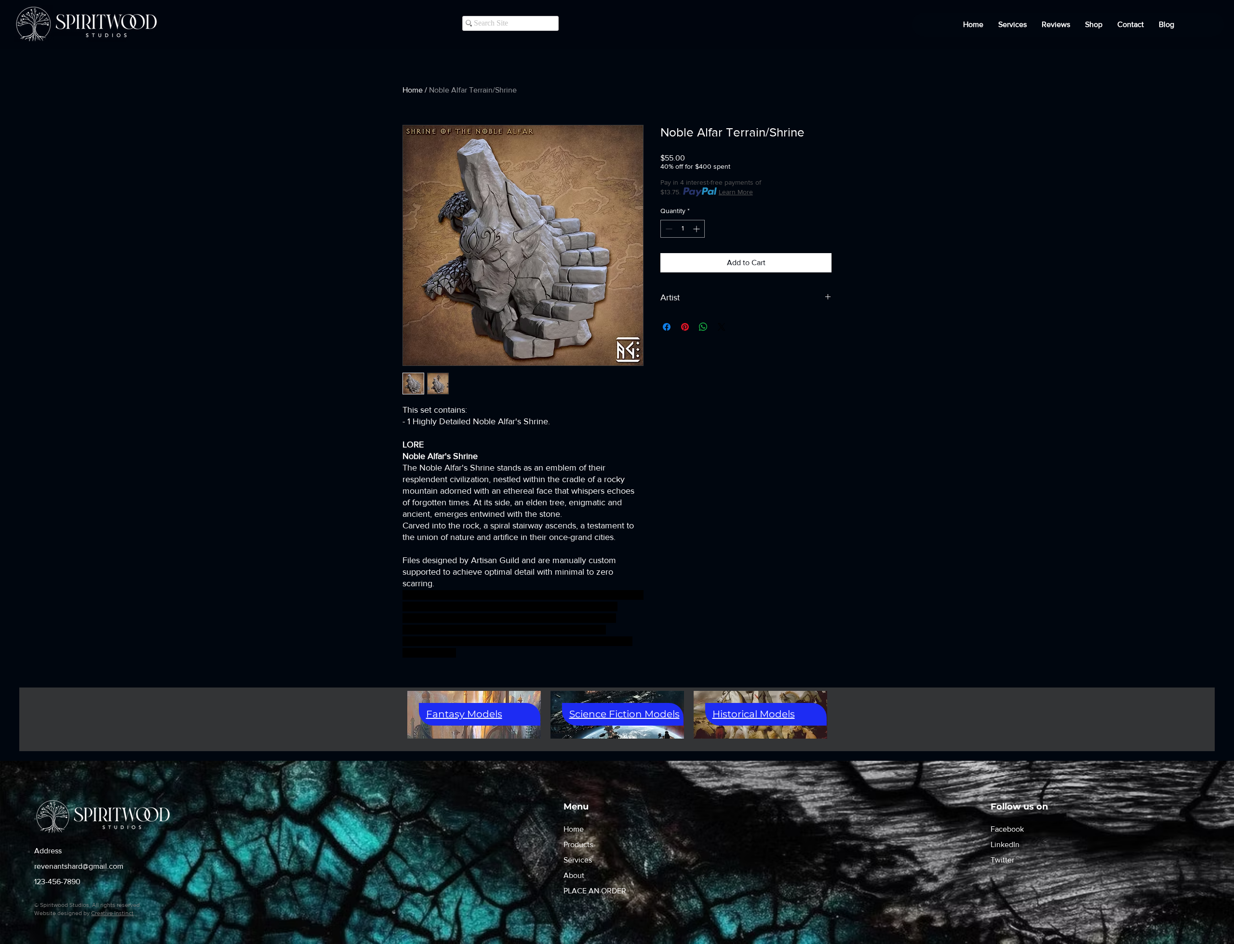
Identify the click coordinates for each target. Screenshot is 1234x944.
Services (577, 860)
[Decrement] (668, 228)
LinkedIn (1005, 844)
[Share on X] (721, 327)
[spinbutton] (682, 228)
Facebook (1007, 829)
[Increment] (697, 228)
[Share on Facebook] (666, 327)
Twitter (1002, 860)
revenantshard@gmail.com (78, 866)
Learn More (736, 192)
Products (578, 844)
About (573, 875)
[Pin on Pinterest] (685, 327)
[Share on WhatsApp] (703, 327)
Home (412, 90)
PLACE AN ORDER (594, 891)
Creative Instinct (112, 913)
